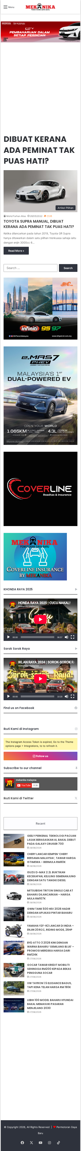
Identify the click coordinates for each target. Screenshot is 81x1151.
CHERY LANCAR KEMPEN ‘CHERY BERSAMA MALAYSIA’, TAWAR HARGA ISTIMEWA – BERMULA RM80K (51, 858)
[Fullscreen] (72, 637)
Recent (40, 823)
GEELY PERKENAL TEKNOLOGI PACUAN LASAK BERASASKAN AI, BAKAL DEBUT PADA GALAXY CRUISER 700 (51, 840)
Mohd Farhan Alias (16, 216)
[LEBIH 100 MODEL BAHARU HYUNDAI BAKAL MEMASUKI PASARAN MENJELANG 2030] (14, 1005)
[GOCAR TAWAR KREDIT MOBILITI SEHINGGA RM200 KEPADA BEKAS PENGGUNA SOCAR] (14, 970)
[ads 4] (35, 579)
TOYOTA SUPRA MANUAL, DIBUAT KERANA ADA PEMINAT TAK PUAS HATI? (39, 224)
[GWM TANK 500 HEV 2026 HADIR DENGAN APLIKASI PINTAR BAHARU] (14, 914)
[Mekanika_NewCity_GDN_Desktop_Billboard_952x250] (40, 31)
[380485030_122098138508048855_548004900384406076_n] (40, 525)
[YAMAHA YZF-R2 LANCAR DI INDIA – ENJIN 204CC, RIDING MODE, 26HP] (14, 931)
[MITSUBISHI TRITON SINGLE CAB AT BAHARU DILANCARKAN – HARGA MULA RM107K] (14, 896)
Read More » (16, 250)
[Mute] (66, 637)
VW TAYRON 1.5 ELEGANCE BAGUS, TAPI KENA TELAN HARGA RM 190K (49, 985)
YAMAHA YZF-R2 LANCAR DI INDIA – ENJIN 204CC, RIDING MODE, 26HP (50, 928)
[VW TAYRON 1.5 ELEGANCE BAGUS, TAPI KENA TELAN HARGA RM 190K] (14, 988)
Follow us (41, 756)
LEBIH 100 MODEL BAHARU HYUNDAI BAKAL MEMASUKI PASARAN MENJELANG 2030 (50, 1004)
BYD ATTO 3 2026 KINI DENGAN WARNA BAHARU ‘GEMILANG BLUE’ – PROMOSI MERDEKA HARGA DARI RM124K (50, 949)
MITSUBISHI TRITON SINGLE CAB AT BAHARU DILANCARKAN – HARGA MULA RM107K (50, 894)
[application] (40, 620)
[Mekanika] (40, 7)
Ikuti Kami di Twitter (19, 798)
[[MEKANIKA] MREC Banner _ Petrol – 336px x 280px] (40, 338)
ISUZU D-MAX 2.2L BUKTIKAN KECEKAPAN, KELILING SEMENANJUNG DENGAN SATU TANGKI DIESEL (51, 876)
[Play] (8, 637)
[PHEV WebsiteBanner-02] (40, 443)
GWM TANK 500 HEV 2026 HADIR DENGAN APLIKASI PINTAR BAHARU (49, 911)
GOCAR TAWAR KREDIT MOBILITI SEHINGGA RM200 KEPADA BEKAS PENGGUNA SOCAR (49, 969)
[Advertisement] (40, 89)
